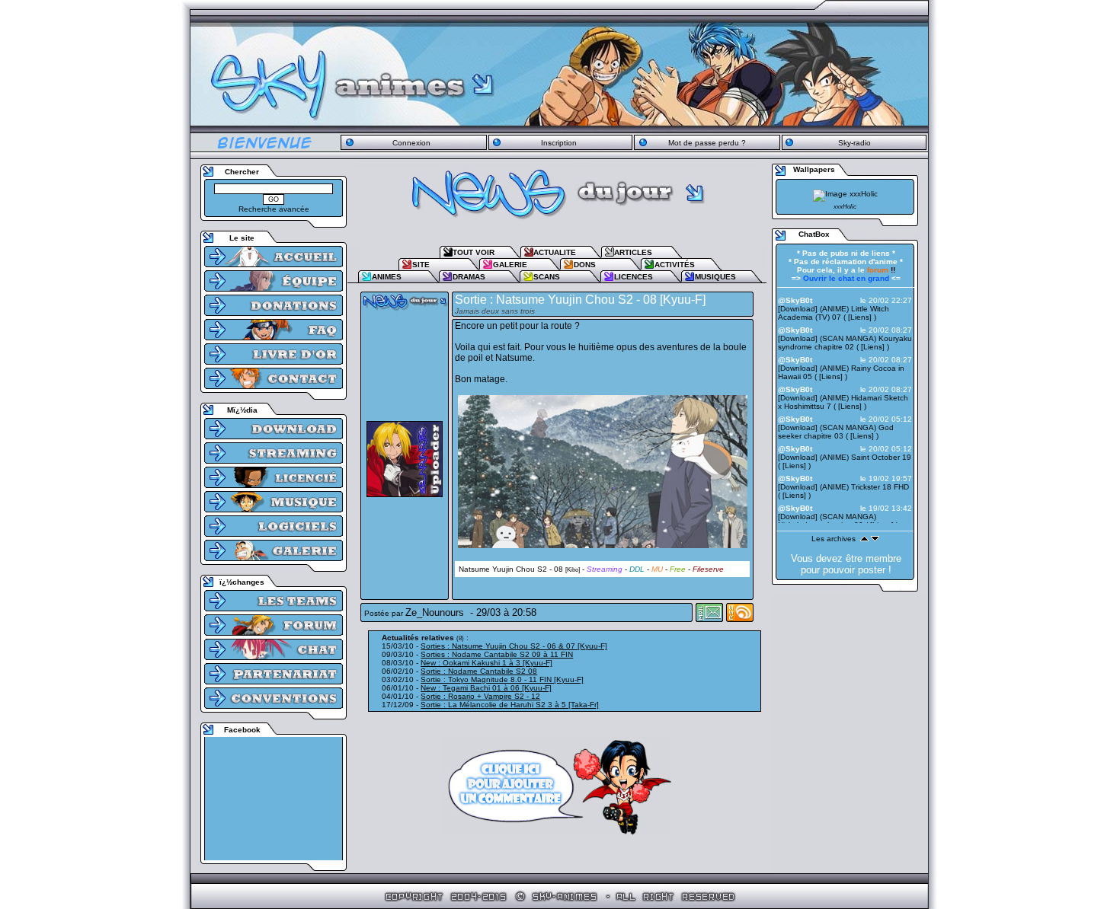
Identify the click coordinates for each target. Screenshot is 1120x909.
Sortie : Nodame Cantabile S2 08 (479, 671)
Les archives (833, 538)
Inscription (559, 143)
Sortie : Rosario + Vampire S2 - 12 (480, 696)
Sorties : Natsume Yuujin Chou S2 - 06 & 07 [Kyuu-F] (514, 646)
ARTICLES (633, 252)
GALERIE (510, 264)
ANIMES (387, 277)
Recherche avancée (273, 209)
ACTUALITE (554, 252)
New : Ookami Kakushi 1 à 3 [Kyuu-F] (486, 663)
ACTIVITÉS (674, 264)
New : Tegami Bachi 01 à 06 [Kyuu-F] (486, 688)
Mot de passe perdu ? (707, 143)
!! (881, 270)
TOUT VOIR (473, 252)
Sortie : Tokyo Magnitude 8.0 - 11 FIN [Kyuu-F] (502, 679)
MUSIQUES (715, 277)
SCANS (546, 277)
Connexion (411, 143)
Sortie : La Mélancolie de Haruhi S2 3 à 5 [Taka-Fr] (510, 704)
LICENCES (633, 277)
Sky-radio (854, 143)
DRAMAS (469, 277)
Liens (859, 317)
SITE (421, 264)
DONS (585, 264)
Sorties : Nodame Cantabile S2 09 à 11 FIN (497, 654)
